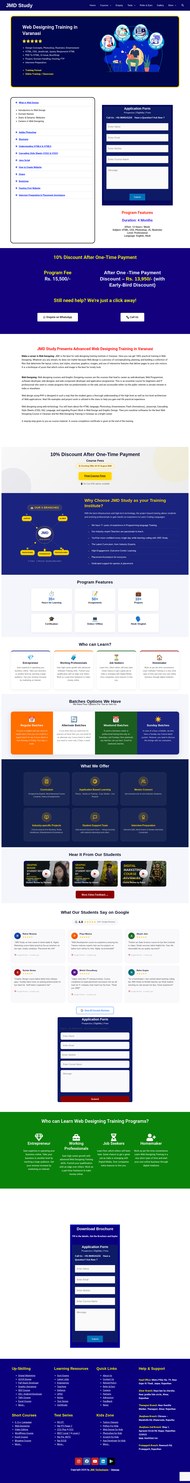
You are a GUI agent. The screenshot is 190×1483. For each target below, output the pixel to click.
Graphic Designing (27, 1386)
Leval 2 (76, 1433)
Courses (104, 5)
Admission (108, 1397)
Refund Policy (109, 1383)
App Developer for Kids (114, 1440)
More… (21, 1405)
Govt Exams (63, 1375)
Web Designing (22, 1426)
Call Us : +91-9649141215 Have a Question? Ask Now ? (135, 117)
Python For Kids (110, 1426)
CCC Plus (61, 1429)
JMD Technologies (99, 1469)
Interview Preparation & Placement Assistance (42, 195)
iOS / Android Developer (30, 1394)
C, (16, 1422)
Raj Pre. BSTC (64, 1437)
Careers (107, 1390)
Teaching (61, 1386)
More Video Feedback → (95, 894)
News (106, 1405)
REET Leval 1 (63, 1433)
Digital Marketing (26, 1375)
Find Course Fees (95, 476)
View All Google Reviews (96, 1010)
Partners (107, 1394)
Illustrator (23, 139)
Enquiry (119, 5)
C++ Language (24, 1422)
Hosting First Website (29, 188)
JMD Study (19, 5)
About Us (107, 1375)
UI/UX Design (24, 1379)
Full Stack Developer (28, 1383)
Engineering (63, 1383)
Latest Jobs (63, 1379)
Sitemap (115, 1469)
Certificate (62, 1405)
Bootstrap (23, 181)
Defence (61, 1390)
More (170, 5)
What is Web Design (29, 102)
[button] (109, 5)
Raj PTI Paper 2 (64, 1426)
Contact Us (108, 1379)
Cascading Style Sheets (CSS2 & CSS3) (38, 153)
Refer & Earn (146, 5)
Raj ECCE (61, 1440)
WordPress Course (24, 1433)
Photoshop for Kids (112, 1433)
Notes (60, 1397)
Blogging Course (23, 1440)
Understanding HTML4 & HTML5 (35, 146)
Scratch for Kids (111, 1437)
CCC (71, 1429)
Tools (130, 5)
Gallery (160, 5)
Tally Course (24, 1397)
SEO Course (24, 1390)
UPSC (60, 1394)
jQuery (22, 174)
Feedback (107, 1401)
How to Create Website (30, 167)
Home (93, 5)
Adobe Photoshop (27, 132)
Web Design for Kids (113, 1429)
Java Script (24, 160)
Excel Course (24, 1401)
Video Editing (21, 1429)
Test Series (62, 1401)
